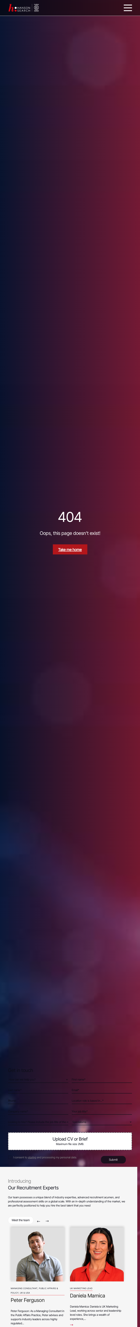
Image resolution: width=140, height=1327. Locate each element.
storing (32, 1157)
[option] (37, 1275)
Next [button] (47, 1221)
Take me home (70, 549)
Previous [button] (38, 1221)
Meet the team (21, 1220)
